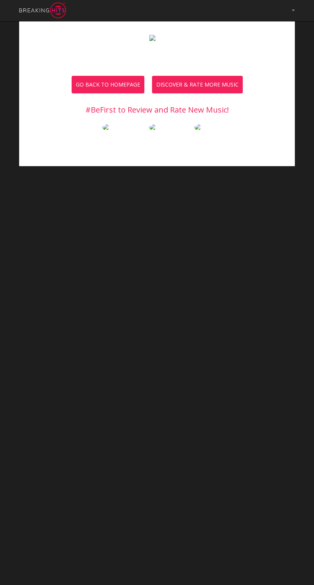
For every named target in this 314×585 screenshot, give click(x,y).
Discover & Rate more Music (197, 84)
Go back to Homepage (108, 84)
